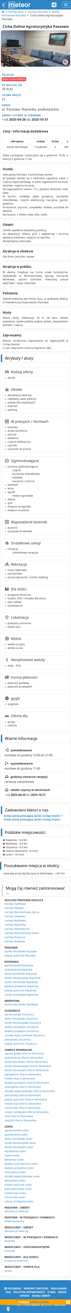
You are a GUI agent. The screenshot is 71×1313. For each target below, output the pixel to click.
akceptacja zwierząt (16, 1211)
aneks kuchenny (14, 1221)
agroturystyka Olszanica (19, 1014)
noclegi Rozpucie (15, 937)
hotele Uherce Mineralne (20, 1078)
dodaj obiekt (41, 1295)
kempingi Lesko (14, 1159)
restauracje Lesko (15, 1193)
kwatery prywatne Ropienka (21, 986)
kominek (10, 1250)
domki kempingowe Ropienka (22, 978)
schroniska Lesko (15, 1197)
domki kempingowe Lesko (20, 1143)
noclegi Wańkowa (15, 920)
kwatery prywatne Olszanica (22, 1031)
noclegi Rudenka (15, 941)
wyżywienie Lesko (15, 1151)
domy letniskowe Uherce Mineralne (26, 1062)
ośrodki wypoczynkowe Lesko (22, 1176)
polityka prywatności (29, 1292)
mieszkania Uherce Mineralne (23, 1087)
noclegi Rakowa (14, 908)
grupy (8, 1270)
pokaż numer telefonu (14, 79)
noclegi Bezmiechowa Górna (22, 912)
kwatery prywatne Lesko (19, 1168)
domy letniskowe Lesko (18, 1138)
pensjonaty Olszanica (18, 1039)
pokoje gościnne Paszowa (20, 955)
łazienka (10, 1240)
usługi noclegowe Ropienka (21, 994)
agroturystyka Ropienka (19, 965)
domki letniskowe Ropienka (21, 982)
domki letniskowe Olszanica (21, 1027)
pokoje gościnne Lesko (18, 1184)
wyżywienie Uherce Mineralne (23, 1074)
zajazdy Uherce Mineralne (20, 1120)
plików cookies (39, 1302)
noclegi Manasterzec (17, 929)
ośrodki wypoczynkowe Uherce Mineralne (30, 1091)
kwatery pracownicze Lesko (21, 1163)
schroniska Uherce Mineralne (22, 1107)
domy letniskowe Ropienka (21, 973)
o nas (52, 1292)
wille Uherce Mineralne (19, 1116)
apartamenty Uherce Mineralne (24, 1057)
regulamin (58, 1288)
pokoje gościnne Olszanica (21, 1043)
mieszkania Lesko (15, 1172)
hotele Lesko (12, 1155)
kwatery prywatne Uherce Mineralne (27, 1082)
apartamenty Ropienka (18, 969)
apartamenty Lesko (16, 1134)
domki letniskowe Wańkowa (21, 1004)
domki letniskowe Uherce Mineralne (26, 1070)
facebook (14, 1288)
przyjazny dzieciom (16, 1260)
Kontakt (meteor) (36, 1288)
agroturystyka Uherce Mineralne (24, 1053)
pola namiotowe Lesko (18, 1189)
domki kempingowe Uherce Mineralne (28, 1066)
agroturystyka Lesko (17, 1130)
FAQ (8, 1292)
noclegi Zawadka (15, 916)
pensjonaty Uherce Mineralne (23, 1095)
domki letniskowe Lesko (19, 1147)
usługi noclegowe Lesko (19, 1201)
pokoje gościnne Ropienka (20, 990)
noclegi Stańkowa (15, 903)
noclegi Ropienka (15, 924)
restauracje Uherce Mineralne (23, 1103)
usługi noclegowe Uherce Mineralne (27, 1112)
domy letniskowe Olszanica (21, 1018)
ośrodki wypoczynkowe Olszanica (25, 1035)
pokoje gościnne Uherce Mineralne (26, 1099)
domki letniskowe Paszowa (21, 951)
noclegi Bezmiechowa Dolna (22, 933)
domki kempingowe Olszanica (23, 1022)
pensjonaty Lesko (15, 1180)
